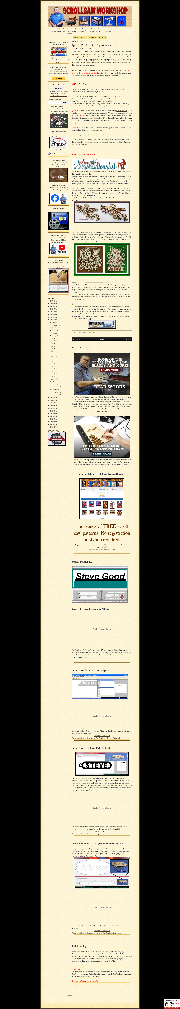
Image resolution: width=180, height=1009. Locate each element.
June (53, 336)
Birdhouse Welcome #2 (86, 239)
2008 (51, 304)
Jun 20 (53, 361)
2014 (51, 320)
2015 (51, 397)
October (54, 389)
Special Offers (83, 284)
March (54, 328)
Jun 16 (53, 354)
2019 (51, 408)
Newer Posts (76, 339)
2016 (51, 400)
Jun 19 (53, 359)
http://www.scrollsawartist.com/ (85, 62)
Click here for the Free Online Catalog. (102, 549)
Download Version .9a (102, 930)
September (55, 387)
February (55, 325)
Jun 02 (53, 341)
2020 (51, 411)
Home (102, 339)
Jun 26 (53, 371)
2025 (51, 424)
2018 (51, 405)
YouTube (102, 37)
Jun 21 (53, 364)
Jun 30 (53, 379)
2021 (51, 414)
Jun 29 (53, 376)
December (55, 395)
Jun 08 (53, 348)
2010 (51, 309)
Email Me (58, 88)
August (54, 384)
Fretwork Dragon (84, 198)
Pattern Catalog (80, 37)
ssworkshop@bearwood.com (58, 96)
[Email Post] (95, 332)
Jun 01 (53, 338)
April (54, 330)
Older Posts (127, 339)
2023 (51, 419)
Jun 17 (53, 356)
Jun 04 (53, 343)
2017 (51, 403)
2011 (51, 312)
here (88, 186)
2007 (51, 301)
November (55, 392)
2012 (51, 314)
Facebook (92, 37)
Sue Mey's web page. (118, 89)
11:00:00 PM (90, 332)
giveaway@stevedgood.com (96, 103)
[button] (102, 304)
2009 (51, 306)
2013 (51, 317)
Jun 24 (53, 369)
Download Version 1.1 (102, 736)
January (54, 322)
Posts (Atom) (86, 347)
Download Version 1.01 (102, 831)
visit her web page (122, 110)
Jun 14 (53, 351)
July (53, 381)
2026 (51, 427)
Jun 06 (53, 346)
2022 (51, 416)
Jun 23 (53, 366)
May (53, 333)
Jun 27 (53, 374)
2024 (51, 421)
